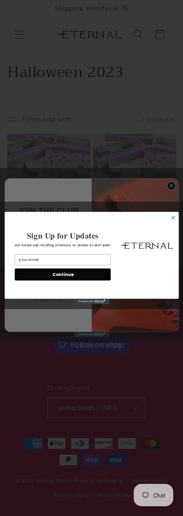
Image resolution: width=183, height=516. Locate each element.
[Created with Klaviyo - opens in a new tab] (91, 301)
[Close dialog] (173, 217)
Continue (62, 275)
